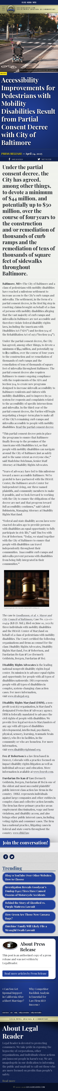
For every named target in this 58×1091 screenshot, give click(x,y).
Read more (8, 1081)
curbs (11, 1012)
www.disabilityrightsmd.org (24, 749)
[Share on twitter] (11, 857)
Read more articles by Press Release (25, 973)
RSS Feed (24, 2)
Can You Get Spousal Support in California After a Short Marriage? (13, 994)
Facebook (29, 2)
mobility (15, 1012)
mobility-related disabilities (36, 1012)
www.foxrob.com (43, 771)
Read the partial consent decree (34, 427)
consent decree (5, 1012)
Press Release (11, 153)
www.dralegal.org (18, 696)
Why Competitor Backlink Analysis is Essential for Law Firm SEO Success (39, 996)
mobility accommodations (24, 1012)
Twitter (34, 2)
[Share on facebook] (5, 857)
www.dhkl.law (21, 833)
